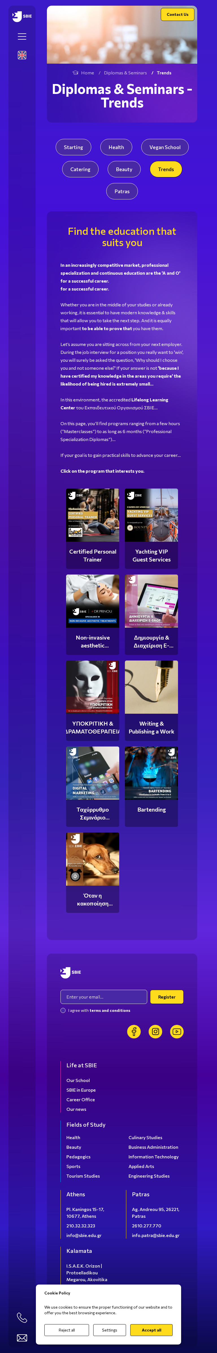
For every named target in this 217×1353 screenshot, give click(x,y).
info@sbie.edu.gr (83, 1235)
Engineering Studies (149, 1175)
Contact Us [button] (177, 14)
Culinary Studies (145, 1137)
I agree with (99, 1010)
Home (87, 72)
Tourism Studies (83, 1175)
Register (166, 996)
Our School (78, 1080)
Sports (73, 1166)
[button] (22, 36)
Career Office (80, 1099)
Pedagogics (78, 1156)
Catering (80, 169)
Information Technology (154, 1156)
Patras (122, 191)
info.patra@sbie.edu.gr (155, 1235)
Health (116, 147)
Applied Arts (141, 1166)
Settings (109, 1330)
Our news (76, 1109)
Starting (73, 147)
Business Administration (153, 1147)
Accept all (151, 1330)
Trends (166, 169)
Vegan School (165, 147)
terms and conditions (110, 1010)
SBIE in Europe (81, 1089)
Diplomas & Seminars (125, 72)
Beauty (124, 169)
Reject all (67, 1330)
